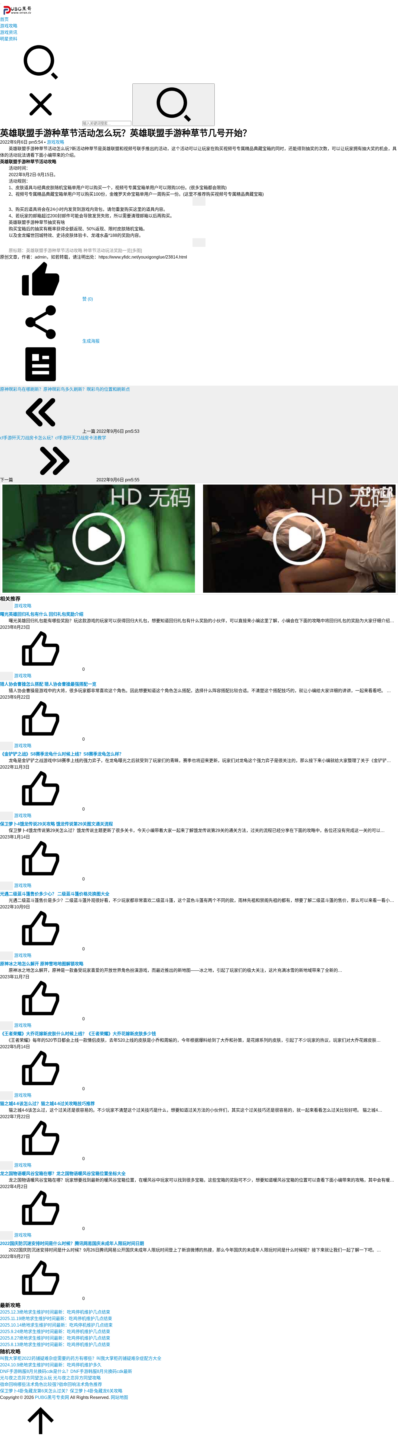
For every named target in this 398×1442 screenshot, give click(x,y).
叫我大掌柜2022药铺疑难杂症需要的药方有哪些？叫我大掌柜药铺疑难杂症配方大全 (80, 1358)
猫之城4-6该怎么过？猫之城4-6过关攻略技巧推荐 (47, 1103)
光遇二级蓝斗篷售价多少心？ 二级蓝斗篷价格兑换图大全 (54, 894)
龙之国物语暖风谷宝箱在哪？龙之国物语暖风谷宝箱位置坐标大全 (63, 1173)
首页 (4, 19)
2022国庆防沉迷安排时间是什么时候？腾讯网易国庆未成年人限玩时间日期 (72, 1243)
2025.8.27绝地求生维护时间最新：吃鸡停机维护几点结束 (55, 1338)
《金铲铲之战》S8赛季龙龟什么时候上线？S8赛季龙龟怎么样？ (61, 754)
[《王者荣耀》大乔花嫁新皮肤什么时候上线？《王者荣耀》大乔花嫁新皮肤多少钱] (7, 1025)
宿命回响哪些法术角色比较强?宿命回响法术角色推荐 (51, 1384)
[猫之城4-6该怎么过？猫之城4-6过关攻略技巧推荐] (7, 1095)
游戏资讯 (8, 32)
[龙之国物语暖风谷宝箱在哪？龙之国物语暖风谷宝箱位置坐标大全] (7, 1165)
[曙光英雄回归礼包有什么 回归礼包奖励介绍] (7, 606)
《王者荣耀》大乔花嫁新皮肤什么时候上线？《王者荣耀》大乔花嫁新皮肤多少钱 (78, 1033)
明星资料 (8, 39)
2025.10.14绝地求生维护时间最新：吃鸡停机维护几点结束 (56, 1325)
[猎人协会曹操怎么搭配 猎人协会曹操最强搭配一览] (7, 676)
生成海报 (90, 341)
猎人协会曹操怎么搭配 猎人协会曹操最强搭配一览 (48, 684)
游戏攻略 (8, 26)
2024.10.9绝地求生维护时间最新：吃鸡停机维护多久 (51, 1365)
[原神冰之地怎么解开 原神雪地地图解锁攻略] (7, 955)
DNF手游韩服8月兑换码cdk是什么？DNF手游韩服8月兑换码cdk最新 (66, 1371)
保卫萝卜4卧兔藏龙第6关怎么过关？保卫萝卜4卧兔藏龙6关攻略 (61, 1391)
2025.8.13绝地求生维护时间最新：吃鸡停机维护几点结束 (55, 1344)
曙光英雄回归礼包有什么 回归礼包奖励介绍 (41, 614)
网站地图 (119, 1397)
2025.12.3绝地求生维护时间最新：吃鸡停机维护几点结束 (55, 1312)
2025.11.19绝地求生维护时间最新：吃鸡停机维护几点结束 (56, 1318)
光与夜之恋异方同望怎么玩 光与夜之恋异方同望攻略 (50, 1378)
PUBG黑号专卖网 (52, 1397)
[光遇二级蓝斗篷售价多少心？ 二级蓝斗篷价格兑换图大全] (7, 885)
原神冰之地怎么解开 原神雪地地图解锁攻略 (41, 964)
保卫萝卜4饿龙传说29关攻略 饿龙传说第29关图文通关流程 (56, 824)
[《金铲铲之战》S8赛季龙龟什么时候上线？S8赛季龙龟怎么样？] (7, 746)
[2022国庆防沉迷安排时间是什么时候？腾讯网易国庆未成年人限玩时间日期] (7, 1235)
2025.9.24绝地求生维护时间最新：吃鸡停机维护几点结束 (55, 1331)
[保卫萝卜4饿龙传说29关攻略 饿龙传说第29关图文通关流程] (7, 816)
